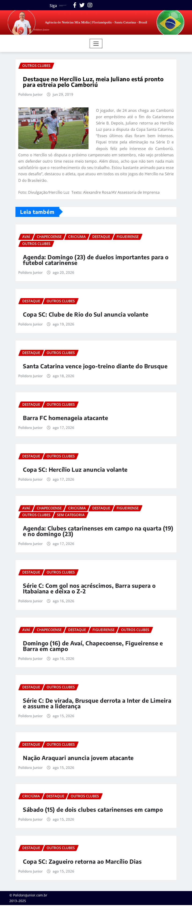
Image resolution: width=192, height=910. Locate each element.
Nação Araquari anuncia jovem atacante (78, 757)
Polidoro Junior (30, 94)
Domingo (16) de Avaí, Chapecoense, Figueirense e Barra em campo (93, 646)
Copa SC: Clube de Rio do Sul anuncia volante (85, 314)
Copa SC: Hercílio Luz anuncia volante (75, 469)
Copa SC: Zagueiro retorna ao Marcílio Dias (82, 861)
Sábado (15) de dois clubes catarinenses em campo (93, 809)
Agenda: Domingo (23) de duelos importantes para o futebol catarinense (96, 259)
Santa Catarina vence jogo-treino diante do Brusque (95, 365)
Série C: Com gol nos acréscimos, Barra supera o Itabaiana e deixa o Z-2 (89, 588)
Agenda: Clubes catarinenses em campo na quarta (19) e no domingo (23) (98, 531)
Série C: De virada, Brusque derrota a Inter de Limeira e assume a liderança (97, 703)
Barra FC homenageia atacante (65, 417)
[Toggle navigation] (96, 43)
